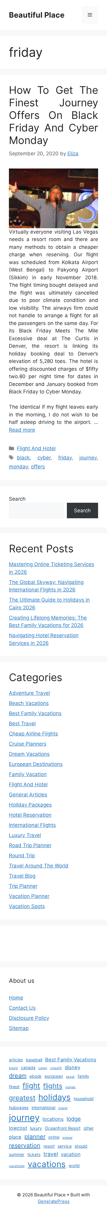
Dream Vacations (29, 754)
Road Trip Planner (30, 845)
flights (52, 1086)
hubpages (19, 1107)
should (81, 1146)
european (54, 1076)
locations (53, 1119)
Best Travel (22, 723)
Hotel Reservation (30, 815)
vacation (71, 1154)
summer (16, 1154)
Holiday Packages (30, 805)
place (15, 1137)
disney (72, 1067)
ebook (35, 1076)
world (74, 1165)
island (62, 1108)
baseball (34, 1059)
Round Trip (22, 856)
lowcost (18, 1128)
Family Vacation (28, 774)
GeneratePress (54, 1201)
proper (67, 1138)
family (83, 1076)
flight (31, 1085)
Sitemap (19, 1028)
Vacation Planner (29, 896)
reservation (24, 1145)
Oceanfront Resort (63, 1128)
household (84, 1098)
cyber (44, 458)
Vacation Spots (27, 906)
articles (16, 1059)
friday (65, 458)
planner (34, 1136)
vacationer (17, 1166)
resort (49, 1146)
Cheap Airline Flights (33, 734)
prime (53, 1137)
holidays (54, 1097)
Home (16, 998)
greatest (22, 1098)
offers (38, 467)
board (13, 1068)
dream (17, 1075)
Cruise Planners (27, 744)
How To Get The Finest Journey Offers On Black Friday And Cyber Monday (53, 115)
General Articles (28, 795)
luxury (36, 1128)
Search (17, 499)
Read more (22, 430)
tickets (33, 1154)
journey (88, 458)
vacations (47, 1164)
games (70, 1087)
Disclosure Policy (29, 1018)
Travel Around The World (38, 866)
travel (50, 1154)
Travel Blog (22, 876)
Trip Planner (23, 886)
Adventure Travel (29, 693)
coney (42, 1068)
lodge (74, 1118)
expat (70, 1077)
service (65, 1146)
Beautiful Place (36, 14)
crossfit (56, 1068)
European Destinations (36, 764)
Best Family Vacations (35, 713)
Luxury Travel (25, 835)
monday (18, 467)
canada (28, 1067)
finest (14, 1086)
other (89, 1128)
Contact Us (22, 1008)
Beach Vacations (29, 703)
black (23, 458)
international (43, 1107)
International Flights (32, 825)
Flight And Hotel (36, 448)
